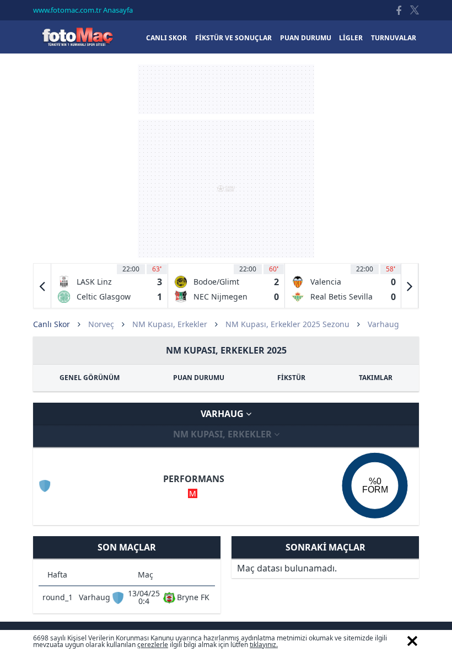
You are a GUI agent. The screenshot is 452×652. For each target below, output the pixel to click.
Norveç (101, 324)
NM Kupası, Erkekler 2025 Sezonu (287, 324)
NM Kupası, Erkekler (169, 324)
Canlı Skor (77, 37)
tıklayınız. (264, 644)
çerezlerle (152, 644)
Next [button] (409, 286)
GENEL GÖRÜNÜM (90, 377)
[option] (109, 286)
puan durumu (305, 37)
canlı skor (166, 37)
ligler (351, 37)
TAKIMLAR (375, 377)
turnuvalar (393, 37)
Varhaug (223, 414)
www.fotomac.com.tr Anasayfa (83, 10)
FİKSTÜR (291, 377)
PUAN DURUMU (198, 377)
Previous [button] (42, 286)
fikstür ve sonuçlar (233, 37)
